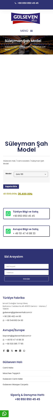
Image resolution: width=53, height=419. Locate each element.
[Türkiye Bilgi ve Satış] (8, 213)
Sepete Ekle (11, 186)
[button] (26, 31)
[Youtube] (16, 351)
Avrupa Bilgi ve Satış (25, 229)
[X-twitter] (12, 351)
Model (8, 173)
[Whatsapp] (24, 351)
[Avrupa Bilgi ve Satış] (8, 231)
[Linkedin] (20, 351)
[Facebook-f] (4, 351)
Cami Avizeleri (25, 47)
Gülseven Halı (11, 47)
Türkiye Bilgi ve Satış (25, 211)
